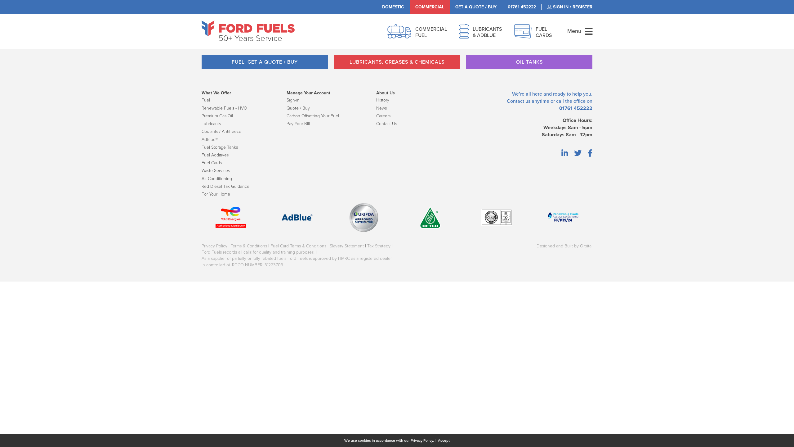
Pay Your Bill (298, 123)
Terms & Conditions (249, 246)
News (381, 108)
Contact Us (386, 123)
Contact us (518, 101)
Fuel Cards (212, 162)
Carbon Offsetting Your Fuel (313, 116)
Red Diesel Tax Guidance (225, 186)
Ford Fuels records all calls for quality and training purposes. (258, 252)
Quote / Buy (298, 108)
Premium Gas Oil (217, 116)
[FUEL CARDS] (523, 35)
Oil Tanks (529, 62)
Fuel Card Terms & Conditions (298, 246)
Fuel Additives (215, 155)
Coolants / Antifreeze (221, 131)
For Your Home (216, 194)
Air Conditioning (217, 178)
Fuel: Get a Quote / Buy (265, 62)
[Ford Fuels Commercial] (248, 28)
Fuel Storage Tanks (220, 147)
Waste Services (216, 170)
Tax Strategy (378, 246)
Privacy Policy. (422, 440)
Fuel (206, 100)
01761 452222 (575, 108)
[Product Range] (464, 35)
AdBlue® (210, 139)
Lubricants (211, 123)
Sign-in (293, 100)
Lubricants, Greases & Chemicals (397, 62)
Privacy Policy (214, 246)
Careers (383, 116)
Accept (444, 440)
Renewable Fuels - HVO (224, 108)
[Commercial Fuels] (399, 35)
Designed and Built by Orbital (564, 246)
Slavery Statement (347, 246)
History (382, 100)
